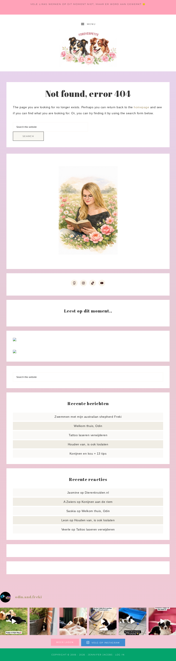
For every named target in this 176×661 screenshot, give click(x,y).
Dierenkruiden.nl (97, 492)
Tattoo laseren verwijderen (88, 435)
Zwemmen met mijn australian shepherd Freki (88, 416)
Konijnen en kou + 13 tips (88, 453)
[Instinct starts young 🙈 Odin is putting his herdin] (132, 621)
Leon (65, 520)
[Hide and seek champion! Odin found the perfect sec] (43, 621)
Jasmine (73, 492)
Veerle (66, 529)
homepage (141, 107)
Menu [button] (91, 24)
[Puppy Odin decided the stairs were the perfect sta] (162, 621)
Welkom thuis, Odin (88, 426)
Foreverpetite (88, 48)
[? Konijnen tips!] (14, 340)
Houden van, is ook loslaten (88, 444)
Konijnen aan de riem (97, 501)
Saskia (71, 511)
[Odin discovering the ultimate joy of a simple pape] (13, 621)
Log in (120, 654)
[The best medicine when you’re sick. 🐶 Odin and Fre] (73, 621)
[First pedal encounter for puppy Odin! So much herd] (103, 621)
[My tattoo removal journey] (14, 352)
